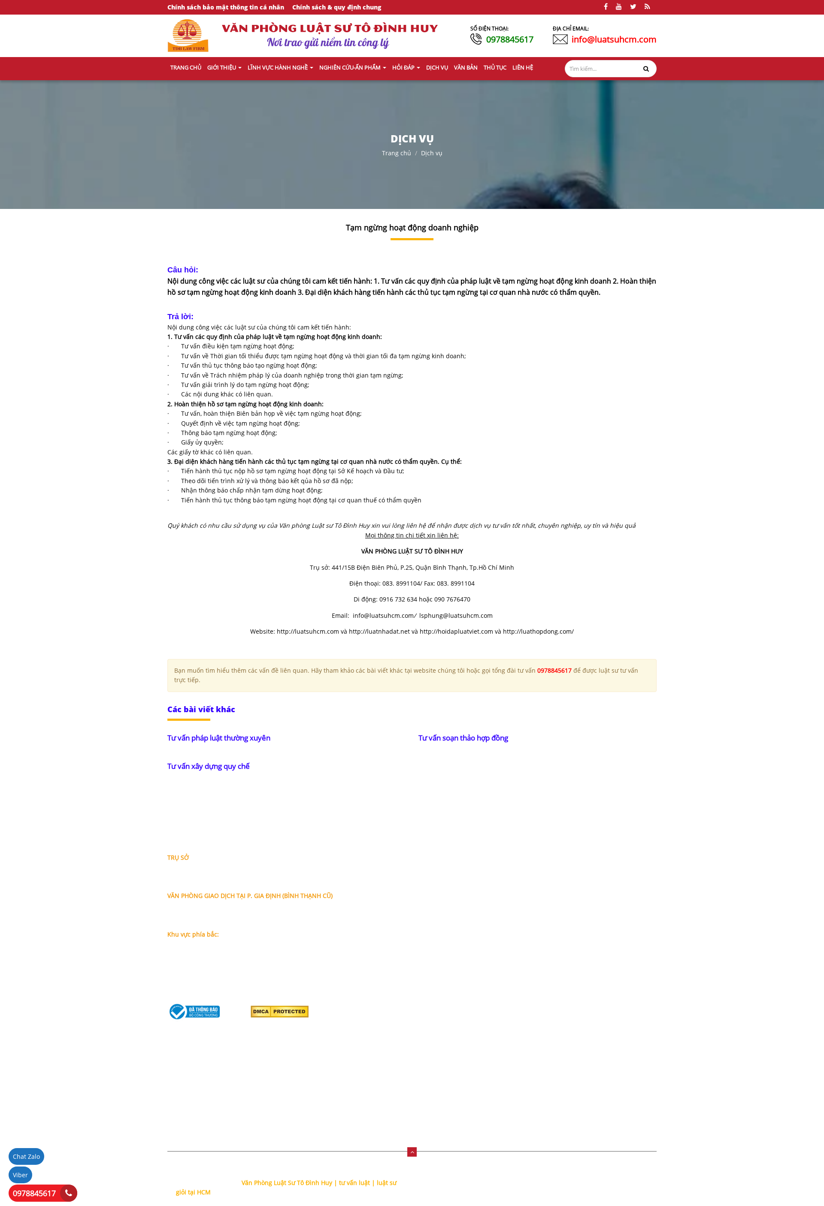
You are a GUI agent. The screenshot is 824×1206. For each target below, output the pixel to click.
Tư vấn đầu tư (591, 928)
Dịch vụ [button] (437, 67)
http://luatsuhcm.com (308, 631)
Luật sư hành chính (495, 956)
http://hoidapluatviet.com (456, 631)
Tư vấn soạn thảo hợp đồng (463, 738)
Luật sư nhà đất (489, 873)
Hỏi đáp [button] (404, 67)
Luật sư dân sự (488, 928)
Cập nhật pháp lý (387, 1014)
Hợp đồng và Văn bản (498, 983)
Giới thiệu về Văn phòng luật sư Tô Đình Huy (403, 864)
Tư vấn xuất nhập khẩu (604, 956)
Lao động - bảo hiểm (496, 901)
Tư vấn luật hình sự (599, 983)
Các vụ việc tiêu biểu (391, 910)
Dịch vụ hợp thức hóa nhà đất (504, 1015)
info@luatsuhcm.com (614, 39)
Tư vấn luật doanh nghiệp (608, 1024)
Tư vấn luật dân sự (598, 997)
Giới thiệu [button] (222, 67)
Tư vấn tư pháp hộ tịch (603, 1011)
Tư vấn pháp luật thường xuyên (218, 738)
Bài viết (372, 987)
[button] (412, 1152)
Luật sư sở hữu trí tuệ (498, 969)
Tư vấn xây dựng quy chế (208, 766)
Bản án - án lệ (382, 1028)
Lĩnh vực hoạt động (389, 883)
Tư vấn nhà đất (593, 873)
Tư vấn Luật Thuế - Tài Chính (612, 1038)
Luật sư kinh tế (488, 887)
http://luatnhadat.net (379, 631)
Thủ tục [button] (495, 67)
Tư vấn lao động (594, 914)
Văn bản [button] (466, 67)
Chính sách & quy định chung (336, 7)
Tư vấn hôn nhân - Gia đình (610, 887)
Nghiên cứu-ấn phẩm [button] (350, 67)
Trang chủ (185, 67)
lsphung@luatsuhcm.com (456, 615)
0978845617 (509, 39)
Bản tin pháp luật (387, 1001)
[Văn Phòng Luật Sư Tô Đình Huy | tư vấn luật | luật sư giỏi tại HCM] (188, 35)
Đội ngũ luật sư (384, 896)
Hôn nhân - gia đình (495, 914)
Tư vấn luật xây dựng (601, 969)
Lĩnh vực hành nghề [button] (278, 67)
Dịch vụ (431, 153)
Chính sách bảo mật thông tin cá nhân (225, 7)
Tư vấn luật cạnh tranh (604, 942)
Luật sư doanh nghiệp (498, 859)
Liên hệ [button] (522, 67)
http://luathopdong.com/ (538, 631)
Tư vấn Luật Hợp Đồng (603, 1052)
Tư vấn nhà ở (590, 901)
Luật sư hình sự (489, 942)
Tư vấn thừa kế (592, 859)
